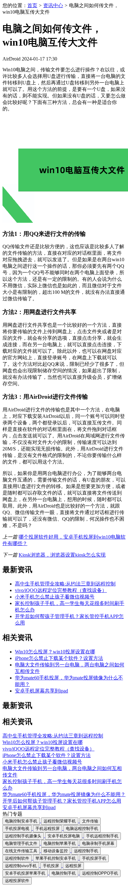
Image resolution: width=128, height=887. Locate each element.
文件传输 (90, 821)
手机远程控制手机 (102, 836)
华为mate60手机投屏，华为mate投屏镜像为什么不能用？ (64, 794)
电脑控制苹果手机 (59, 843)
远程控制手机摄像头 (23, 836)
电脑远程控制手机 (82, 828)
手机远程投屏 (47, 828)
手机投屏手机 (94, 858)
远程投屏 (73, 865)
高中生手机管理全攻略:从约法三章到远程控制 (65, 583)
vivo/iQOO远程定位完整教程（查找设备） (61, 590)
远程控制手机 (86, 851)
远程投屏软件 (17, 880)
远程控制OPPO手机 (100, 873)
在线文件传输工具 (21, 851)
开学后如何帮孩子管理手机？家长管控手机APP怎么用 (61, 801)
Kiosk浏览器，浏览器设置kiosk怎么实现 (62, 555)
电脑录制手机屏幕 (98, 843)
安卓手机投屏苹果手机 (25, 873)
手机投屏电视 (17, 828)
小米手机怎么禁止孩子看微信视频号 (54, 596)
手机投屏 (51, 865)
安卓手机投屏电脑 (64, 836)
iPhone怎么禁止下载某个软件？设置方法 (59, 658)
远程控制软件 (17, 858)
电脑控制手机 (64, 873)
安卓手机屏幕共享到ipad (41, 690)
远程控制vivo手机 (21, 865)
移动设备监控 (55, 851)
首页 (32, 5)
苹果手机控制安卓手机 (55, 858)
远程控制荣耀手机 (59, 821)
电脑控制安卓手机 (21, 821)
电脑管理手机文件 (21, 843)
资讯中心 (53, 5)
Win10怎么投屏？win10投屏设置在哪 (55, 651)
